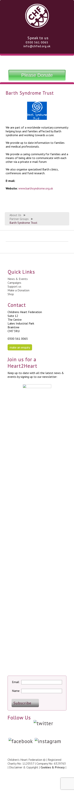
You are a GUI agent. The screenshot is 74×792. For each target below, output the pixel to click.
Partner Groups (19, 219)
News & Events (18, 279)
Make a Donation (18, 290)
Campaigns (14, 283)
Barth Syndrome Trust (23, 223)
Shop (11, 294)
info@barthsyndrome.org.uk (34, 181)
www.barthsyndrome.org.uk (35, 188)
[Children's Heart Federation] (37, 26)
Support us (14, 286)
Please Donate (37, 75)
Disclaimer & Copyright (23, 767)
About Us (15, 215)
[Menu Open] (37, 62)
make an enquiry (20, 347)
